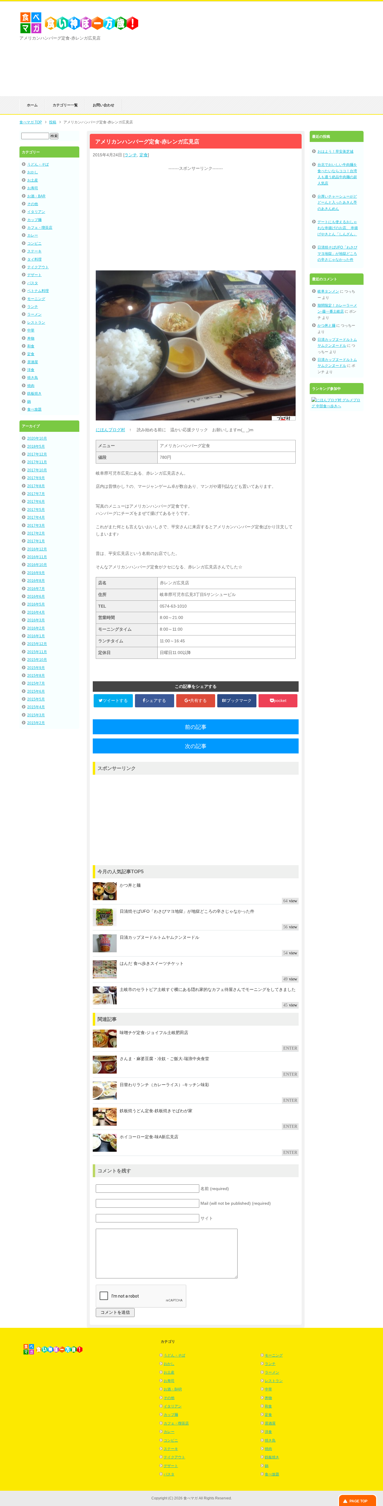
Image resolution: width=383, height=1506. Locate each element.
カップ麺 (34, 220)
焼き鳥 (32, 378)
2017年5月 (36, 510)
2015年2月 (36, 723)
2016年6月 (36, 596)
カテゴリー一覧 (65, 105)
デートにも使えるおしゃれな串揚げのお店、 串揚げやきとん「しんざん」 (337, 228)
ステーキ (34, 251)
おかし (32, 172)
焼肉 (30, 386)
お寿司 (32, 188)
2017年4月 (36, 517)
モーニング (36, 299)
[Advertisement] (293, 54)
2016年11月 (37, 557)
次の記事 (195, 746)
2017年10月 (37, 470)
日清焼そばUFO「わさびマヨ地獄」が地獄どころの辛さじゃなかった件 (337, 253)
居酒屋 (32, 362)
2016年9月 (36, 573)
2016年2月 (36, 628)
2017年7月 (36, 494)
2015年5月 (36, 699)
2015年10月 (37, 660)
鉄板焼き (34, 393)
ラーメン (34, 314)
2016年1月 (36, 636)
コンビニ (34, 243)
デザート (34, 275)
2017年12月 (37, 454)
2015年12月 (37, 644)
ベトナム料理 (38, 291)
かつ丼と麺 (326, 325)
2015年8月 (36, 675)
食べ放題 (34, 409)
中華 (30, 330)
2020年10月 (37, 438)
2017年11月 (37, 462)
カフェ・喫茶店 (39, 227)
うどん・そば (38, 164)
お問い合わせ (103, 105)
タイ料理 (34, 259)
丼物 (30, 338)
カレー (32, 235)
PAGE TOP (358, 1501)
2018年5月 (36, 446)
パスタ (32, 283)
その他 (32, 204)
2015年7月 (36, 683)
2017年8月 (36, 486)
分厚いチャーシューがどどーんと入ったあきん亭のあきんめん (337, 202)
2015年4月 (36, 707)
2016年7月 (36, 589)
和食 (30, 346)
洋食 (30, 370)
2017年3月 (36, 525)
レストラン (36, 322)
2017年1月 (36, 541)
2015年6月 (36, 691)
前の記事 (195, 727)
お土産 (32, 180)
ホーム (32, 105)
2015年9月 (36, 668)
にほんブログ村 (110, 429)
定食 (143, 154)
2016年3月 (36, 620)
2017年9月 (36, 478)
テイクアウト (38, 267)
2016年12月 (37, 549)
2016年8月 (36, 581)
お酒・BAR (36, 196)
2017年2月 (36, 533)
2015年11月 (37, 652)
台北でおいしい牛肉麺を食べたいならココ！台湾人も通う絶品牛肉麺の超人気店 (337, 174)
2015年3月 (36, 715)
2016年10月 (37, 565)
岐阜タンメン (328, 291)
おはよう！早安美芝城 (335, 151)
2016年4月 (36, 612)
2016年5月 (36, 604)
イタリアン (36, 212)
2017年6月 (36, 502)
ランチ (130, 154)
